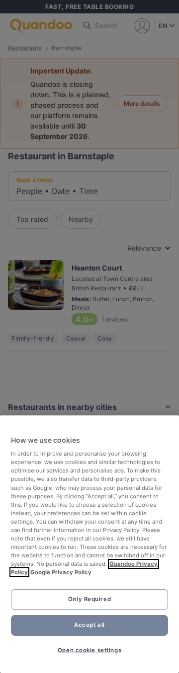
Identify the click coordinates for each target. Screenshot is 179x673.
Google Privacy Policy (60, 572)
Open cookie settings (89, 650)
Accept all (89, 624)
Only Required (89, 599)
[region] (89, 544)
